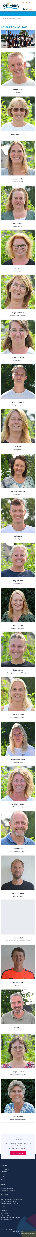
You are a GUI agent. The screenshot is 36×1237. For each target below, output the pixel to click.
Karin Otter (18, 268)
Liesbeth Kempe (18, 804)
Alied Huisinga (18, 1116)
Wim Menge (18, 1027)
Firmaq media (30, 1233)
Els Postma (18, 447)
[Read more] (18, 917)
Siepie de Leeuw (18, 313)
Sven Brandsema (18, 402)
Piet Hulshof (18, 938)
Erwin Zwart (18, 536)
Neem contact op (18, 1153)
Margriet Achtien (18, 1072)
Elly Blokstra (18, 581)
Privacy (3, 1180)
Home (4, 18)
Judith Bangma (18, 715)
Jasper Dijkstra (18, 893)
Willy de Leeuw (18, 357)
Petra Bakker (18, 670)
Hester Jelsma (18, 223)
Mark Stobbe (18, 982)
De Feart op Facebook (8, 1190)
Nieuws (3, 1174)
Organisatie (12, 18)
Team (19, 18)
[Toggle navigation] (33, 13)
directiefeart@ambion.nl (13, 1217)
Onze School (5, 1169)
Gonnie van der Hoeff (18, 134)
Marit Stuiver (18, 625)
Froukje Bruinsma (18, 491)
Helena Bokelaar (18, 179)
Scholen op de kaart (7, 1188)
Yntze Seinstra (18, 848)
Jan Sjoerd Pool (18, 89)
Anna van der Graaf (18, 759)
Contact (3, 1176)
